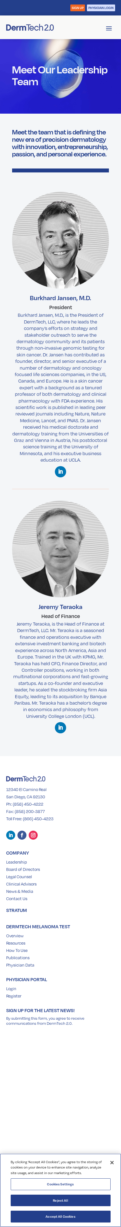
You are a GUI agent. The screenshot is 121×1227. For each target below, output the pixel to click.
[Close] (112, 1162)
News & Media (19, 891)
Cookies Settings (60, 1184)
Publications (18, 957)
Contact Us (16, 898)
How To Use (17, 950)
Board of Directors (23, 869)
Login (11, 988)
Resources (15, 943)
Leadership (16, 862)
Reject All (60, 1200)
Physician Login (101, 8)
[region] (60, 1190)
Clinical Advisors (21, 884)
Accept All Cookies (60, 1216)
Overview (15, 935)
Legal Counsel (19, 876)
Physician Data (20, 965)
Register (13, 996)
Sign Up (78, 8)
